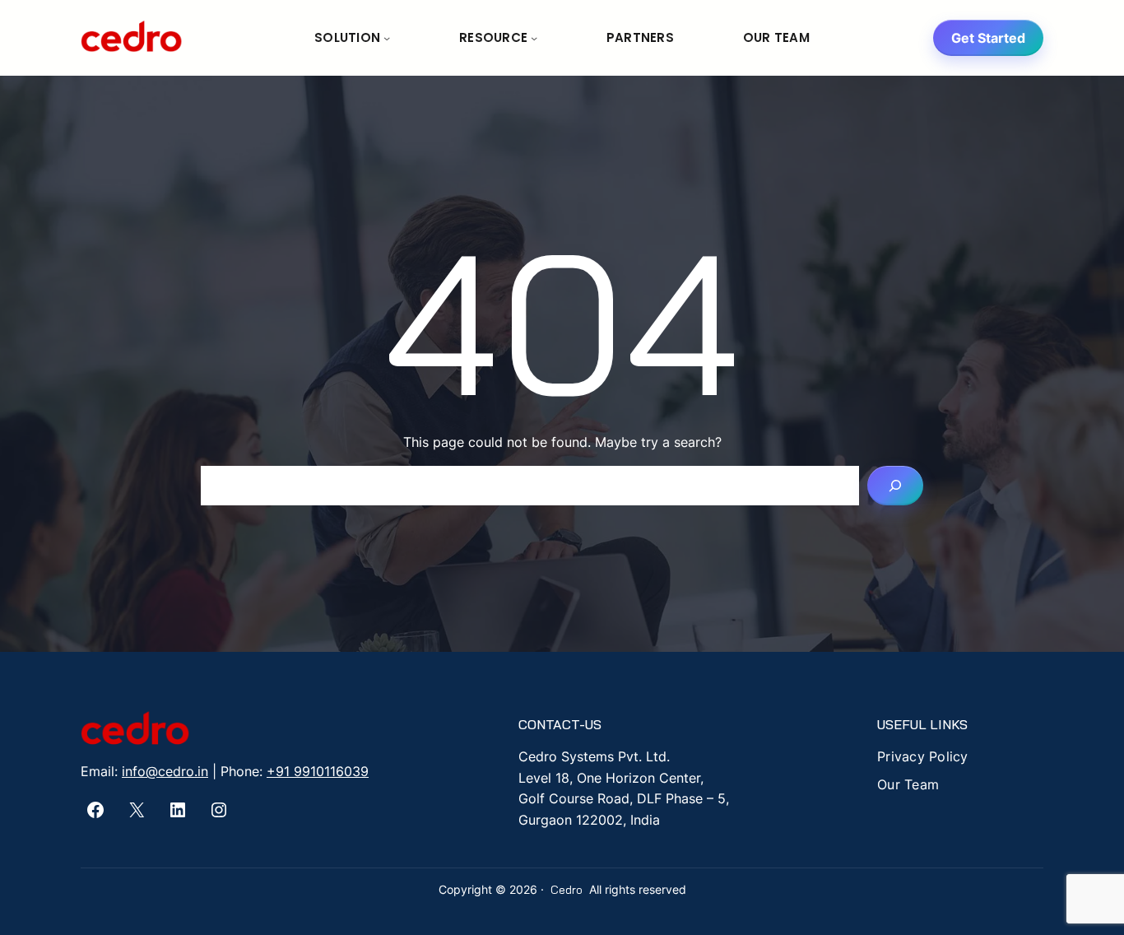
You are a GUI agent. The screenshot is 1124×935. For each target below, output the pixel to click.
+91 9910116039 (318, 771)
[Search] (895, 485)
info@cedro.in (165, 771)
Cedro (566, 889)
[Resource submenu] (534, 38)
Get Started (988, 38)
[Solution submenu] (386, 38)
